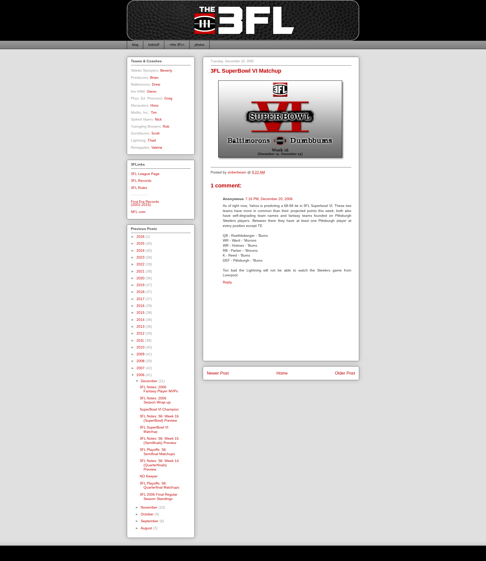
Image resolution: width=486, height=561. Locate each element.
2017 (141, 299)
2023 (141, 257)
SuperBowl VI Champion (159, 409)
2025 (141, 243)
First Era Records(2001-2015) (145, 203)
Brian (154, 77)
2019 (141, 285)
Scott (155, 133)
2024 (141, 250)
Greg (168, 98)
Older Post (345, 373)
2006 (141, 375)
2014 (141, 320)
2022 (141, 264)
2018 (141, 292)
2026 (141, 237)
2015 (141, 313)
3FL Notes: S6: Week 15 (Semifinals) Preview (159, 440)
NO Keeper (149, 476)
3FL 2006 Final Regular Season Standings (158, 496)
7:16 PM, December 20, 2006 (269, 199)
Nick (158, 119)
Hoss (154, 105)
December (149, 381)
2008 (141, 361)
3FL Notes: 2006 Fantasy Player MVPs (159, 389)
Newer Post (218, 373)
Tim (154, 112)
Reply (227, 282)
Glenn (151, 91)
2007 (141, 368)
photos (200, 45)
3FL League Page (145, 174)
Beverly (166, 70)
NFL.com (138, 212)
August (147, 528)
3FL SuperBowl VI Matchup (154, 429)
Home (282, 373)
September (150, 521)
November (149, 507)
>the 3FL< (177, 45)
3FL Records (141, 181)
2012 (141, 333)
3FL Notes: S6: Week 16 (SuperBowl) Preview (159, 418)
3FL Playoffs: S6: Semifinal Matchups (157, 452)
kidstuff (153, 45)
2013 (141, 326)
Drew (156, 84)
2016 (141, 306)
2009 (141, 354)
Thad (152, 140)
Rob (166, 126)
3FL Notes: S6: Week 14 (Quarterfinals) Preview (159, 465)
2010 (141, 347)
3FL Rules (139, 188)
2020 (141, 278)
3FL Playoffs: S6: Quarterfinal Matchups (159, 485)
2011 (140, 340)
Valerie (156, 147)
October (148, 514)
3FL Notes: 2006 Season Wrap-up (155, 400)
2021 (141, 271)
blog (135, 45)
